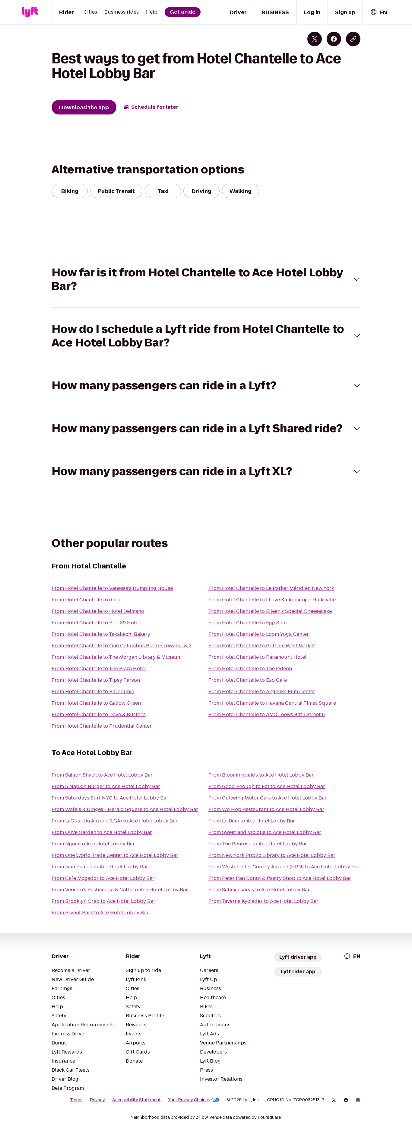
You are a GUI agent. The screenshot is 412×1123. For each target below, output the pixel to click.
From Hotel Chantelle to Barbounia (93, 691)
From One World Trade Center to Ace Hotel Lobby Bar (115, 855)
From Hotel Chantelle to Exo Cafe (247, 680)
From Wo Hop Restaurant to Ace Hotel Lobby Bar (266, 809)
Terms (76, 1100)
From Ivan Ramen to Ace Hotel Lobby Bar (100, 866)
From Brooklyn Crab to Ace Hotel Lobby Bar (103, 901)
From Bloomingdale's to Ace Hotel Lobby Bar (261, 774)
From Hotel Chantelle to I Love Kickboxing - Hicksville (272, 599)
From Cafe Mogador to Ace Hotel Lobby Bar (103, 878)
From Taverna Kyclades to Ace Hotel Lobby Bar (263, 901)
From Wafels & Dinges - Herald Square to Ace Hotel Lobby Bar (125, 809)
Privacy (97, 1100)
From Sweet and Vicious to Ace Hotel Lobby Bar (264, 832)
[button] (206, 279)
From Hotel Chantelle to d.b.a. (86, 599)
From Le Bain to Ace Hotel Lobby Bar (251, 820)
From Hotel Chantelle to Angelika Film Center (261, 691)
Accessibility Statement (136, 1100)
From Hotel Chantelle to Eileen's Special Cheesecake (270, 611)
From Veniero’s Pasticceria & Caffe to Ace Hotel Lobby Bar (120, 889)
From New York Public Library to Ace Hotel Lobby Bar (271, 855)
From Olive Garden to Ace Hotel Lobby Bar (102, 832)
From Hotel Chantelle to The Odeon (250, 668)
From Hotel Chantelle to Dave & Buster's (99, 714)
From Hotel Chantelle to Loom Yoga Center (258, 634)
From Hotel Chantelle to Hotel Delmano (98, 611)
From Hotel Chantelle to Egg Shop (248, 622)
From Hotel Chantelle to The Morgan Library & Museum (117, 657)
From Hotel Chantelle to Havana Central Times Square (272, 703)
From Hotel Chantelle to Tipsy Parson (96, 680)
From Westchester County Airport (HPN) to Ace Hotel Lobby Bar (284, 866)
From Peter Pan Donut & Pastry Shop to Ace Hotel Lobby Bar (279, 878)
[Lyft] (30, 12)
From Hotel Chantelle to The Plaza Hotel (99, 668)
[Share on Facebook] (334, 39)
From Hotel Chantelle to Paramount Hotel (257, 657)
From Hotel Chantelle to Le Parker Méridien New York (271, 588)
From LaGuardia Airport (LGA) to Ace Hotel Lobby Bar (115, 820)
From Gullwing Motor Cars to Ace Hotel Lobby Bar (267, 797)
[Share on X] (314, 39)
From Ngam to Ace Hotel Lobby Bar (93, 843)
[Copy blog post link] (353, 39)
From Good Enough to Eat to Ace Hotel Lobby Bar (266, 786)
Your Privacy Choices (189, 1100)
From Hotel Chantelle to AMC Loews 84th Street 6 (266, 714)
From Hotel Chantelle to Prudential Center (102, 725)
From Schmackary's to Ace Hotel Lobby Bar (259, 889)
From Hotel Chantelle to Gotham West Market (261, 645)
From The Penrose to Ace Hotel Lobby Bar (257, 843)
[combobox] (378, 12)
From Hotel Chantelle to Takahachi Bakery (101, 634)
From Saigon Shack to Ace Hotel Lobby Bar (102, 774)
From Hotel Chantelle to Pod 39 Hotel (96, 622)
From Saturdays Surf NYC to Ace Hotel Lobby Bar (110, 797)
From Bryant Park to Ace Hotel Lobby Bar (100, 912)
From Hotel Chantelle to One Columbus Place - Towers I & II (122, 645)
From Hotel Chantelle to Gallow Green (96, 703)
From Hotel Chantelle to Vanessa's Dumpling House (112, 588)
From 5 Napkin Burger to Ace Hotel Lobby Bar (106, 786)
